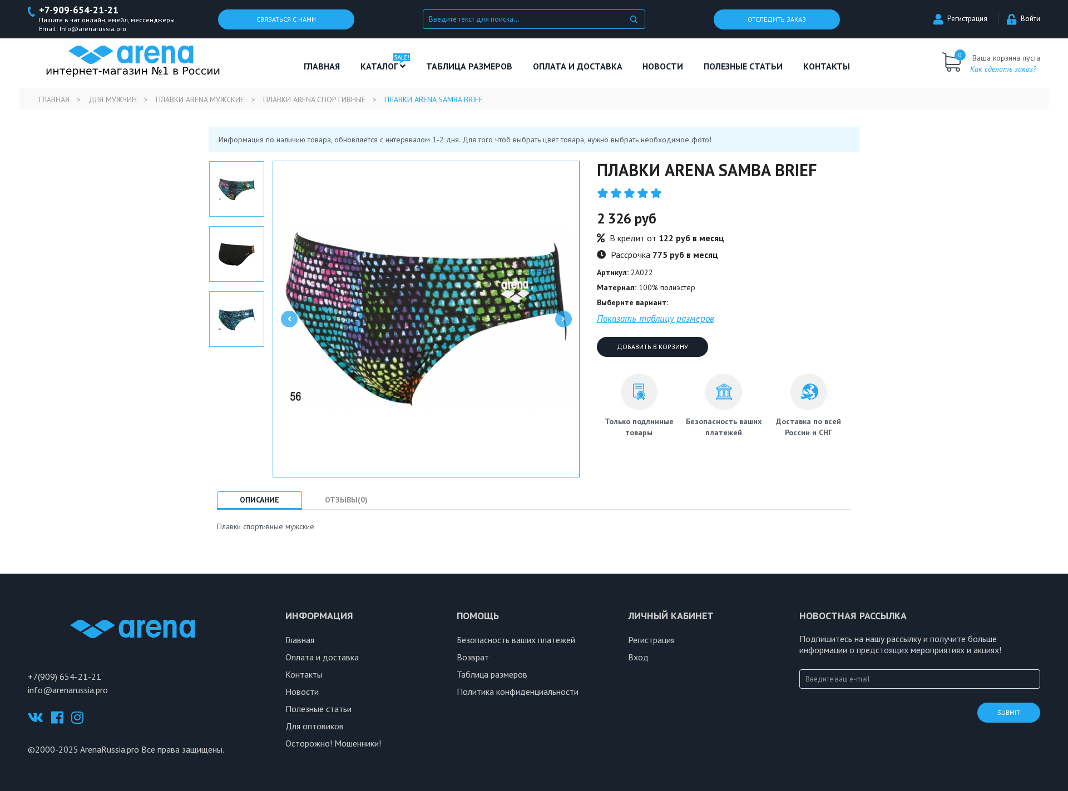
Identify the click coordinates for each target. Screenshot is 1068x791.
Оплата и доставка (577, 66)
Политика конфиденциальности (517, 691)
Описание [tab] (259, 500)
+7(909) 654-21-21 (64, 676)
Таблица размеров (492, 674)
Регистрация (967, 18)
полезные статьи (743, 66)
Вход (638, 657)
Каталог (380, 66)
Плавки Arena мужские (200, 99)
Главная (322, 66)
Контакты (826, 66)
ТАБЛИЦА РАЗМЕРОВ (469, 66)
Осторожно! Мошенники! (333, 743)
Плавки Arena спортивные (314, 99)
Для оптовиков (314, 726)
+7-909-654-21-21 (78, 10)
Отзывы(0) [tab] (346, 500)
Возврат (473, 657)
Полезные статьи (318, 708)
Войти (1030, 18)
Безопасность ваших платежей (516, 639)
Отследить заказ (777, 19)
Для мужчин (112, 99)
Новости (662, 66)
